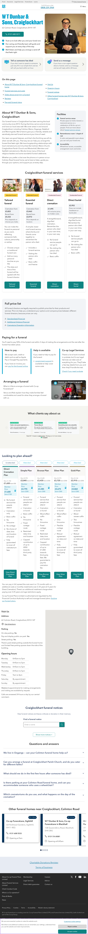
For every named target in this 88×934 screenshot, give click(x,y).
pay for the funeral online (18, 366)
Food (3, 2)
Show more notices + (44, 735)
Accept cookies (72, 931)
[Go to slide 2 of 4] (43, 850)
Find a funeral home (79, 2)
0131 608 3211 (14, 34)
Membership (27, 877)
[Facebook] (75, 877)
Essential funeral (33, 285)
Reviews (8, 98)
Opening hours (53, 88)
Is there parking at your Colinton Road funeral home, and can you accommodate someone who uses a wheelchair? (36, 784)
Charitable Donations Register (44, 862)
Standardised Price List (16, 319)
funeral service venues (72, 130)
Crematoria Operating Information (20, 325)
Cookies (15, 908)
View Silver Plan (60, 575)
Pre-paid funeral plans (13, 102)
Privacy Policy (6, 908)
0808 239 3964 (47, 7)
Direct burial (76, 285)
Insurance (10, 2)
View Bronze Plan (44, 575)
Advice (47, 881)
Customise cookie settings (72, 921)
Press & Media (7, 896)
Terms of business (44, 867)
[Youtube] (80, 877)
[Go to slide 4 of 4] (47, 850)
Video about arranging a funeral (17, 95)
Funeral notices (53, 92)
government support (43, 361)
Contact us (48, 884)
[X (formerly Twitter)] (72, 877)
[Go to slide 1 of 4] (41, 850)
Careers (47, 877)
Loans (36, 2)
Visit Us (50, 84)
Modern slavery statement (46, 908)
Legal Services (18, 2)
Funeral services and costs (15, 91)
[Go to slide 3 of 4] (45, 850)
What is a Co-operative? (10, 893)
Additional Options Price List (18, 322)
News (4, 900)
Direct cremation (55, 285)
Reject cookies (72, 926)
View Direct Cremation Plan (10, 574)
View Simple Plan (27, 575)
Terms (23, 908)
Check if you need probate (72, 371)
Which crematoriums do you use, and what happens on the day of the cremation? (39, 795)
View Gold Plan (77, 575)
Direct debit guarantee (31, 884)
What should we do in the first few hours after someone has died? (37, 773)
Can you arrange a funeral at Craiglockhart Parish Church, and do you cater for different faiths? (41, 763)
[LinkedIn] (85, 877)
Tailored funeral (12, 285)
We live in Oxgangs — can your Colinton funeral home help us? (35, 752)
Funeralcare (28, 2)
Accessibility (31, 908)
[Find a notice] (61, 724)
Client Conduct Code (9, 889)
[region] (44, 926)
